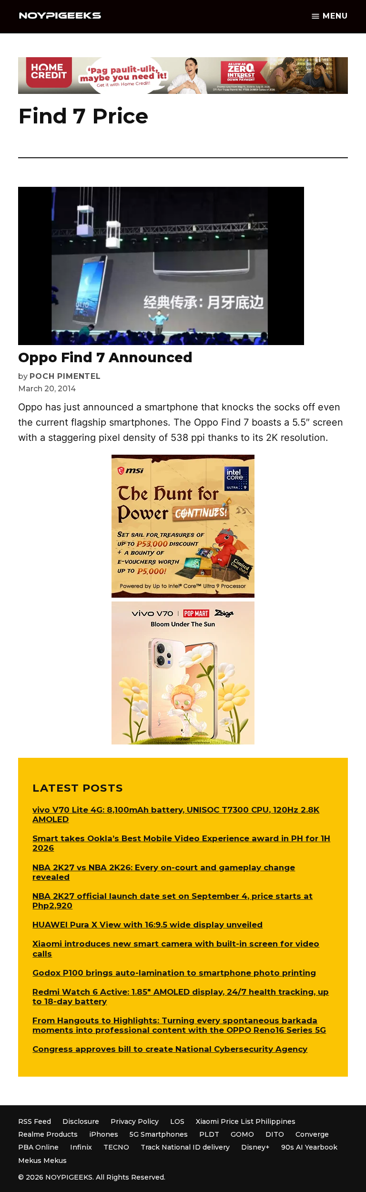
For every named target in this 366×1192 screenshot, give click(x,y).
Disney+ (255, 1147)
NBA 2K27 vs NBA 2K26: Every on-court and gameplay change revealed (163, 872)
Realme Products (48, 1134)
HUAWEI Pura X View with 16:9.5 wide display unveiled (147, 924)
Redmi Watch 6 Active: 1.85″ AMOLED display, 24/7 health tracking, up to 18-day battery (180, 996)
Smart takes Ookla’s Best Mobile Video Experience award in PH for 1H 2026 (181, 843)
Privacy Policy (135, 1121)
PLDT (209, 1134)
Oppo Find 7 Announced (105, 357)
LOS (177, 1121)
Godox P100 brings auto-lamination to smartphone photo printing (174, 973)
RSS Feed (34, 1121)
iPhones (103, 1134)
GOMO (242, 1134)
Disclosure (80, 1121)
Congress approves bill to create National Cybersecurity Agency (169, 1049)
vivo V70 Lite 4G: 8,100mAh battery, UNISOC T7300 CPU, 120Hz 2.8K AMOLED (175, 814)
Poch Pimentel (65, 376)
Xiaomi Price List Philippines (245, 1121)
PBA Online (38, 1147)
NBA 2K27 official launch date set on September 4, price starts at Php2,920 (172, 900)
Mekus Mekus (42, 1160)
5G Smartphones (159, 1134)
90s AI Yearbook (309, 1147)
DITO (274, 1134)
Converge (312, 1134)
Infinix (81, 1147)
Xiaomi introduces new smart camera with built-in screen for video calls (175, 948)
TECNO (116, 1147)
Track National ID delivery (185, 1147)
